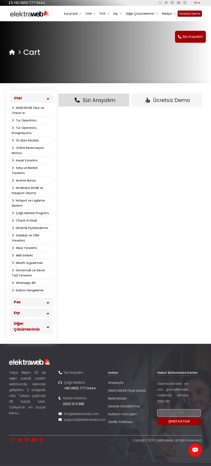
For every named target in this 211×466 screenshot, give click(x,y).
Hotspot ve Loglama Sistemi (28, 203)
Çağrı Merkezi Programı (32, 213)
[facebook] (172, 2)
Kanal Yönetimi (26, 160)
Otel (89, 14)
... (20, 413)
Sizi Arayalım (193, 36)
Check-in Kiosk (26, 220)
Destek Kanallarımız (124, 406)
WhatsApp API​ (25, 283)
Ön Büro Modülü (27, 140)
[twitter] (166, 2)
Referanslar (117, 398)
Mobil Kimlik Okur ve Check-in (28, 110)
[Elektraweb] (12, 52)
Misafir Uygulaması (29, 263)
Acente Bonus (25, 180)
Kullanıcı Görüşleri (122, 414)
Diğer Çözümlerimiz (140, 14)
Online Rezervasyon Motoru (28, 150)
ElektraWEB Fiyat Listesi (127, 390)
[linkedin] (184, 2)
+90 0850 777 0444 (29, 2)
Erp (116, 14)
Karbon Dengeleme (29, 290)
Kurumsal (70, 14)
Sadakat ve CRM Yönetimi (25, 238)
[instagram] (160, 2)
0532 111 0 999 (73, 404)
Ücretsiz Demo (189, 14)
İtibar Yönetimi (26, 248)
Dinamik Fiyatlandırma (31, 228)
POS (103, 14)
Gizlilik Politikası (120, 422)
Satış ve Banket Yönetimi (25, 170)
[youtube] (179, 2)
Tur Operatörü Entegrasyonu (24, 130)
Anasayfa (115, 382)
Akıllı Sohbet (24, 255)
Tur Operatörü (25, 120)
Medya (167, 14)
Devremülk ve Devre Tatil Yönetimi (28, 272)
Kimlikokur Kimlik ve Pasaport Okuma (27, 190)
